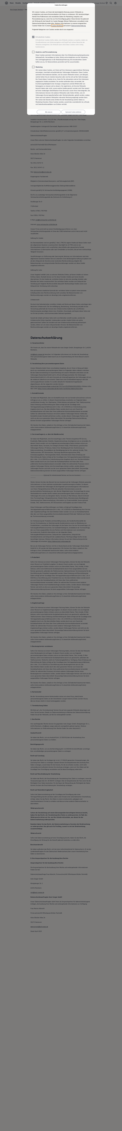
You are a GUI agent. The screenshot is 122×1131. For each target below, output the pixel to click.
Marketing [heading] (39, 67)
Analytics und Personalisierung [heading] (46, 52)
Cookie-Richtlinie (57, 26)
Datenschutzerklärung (78, 26)
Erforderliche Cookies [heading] (43, 37)
